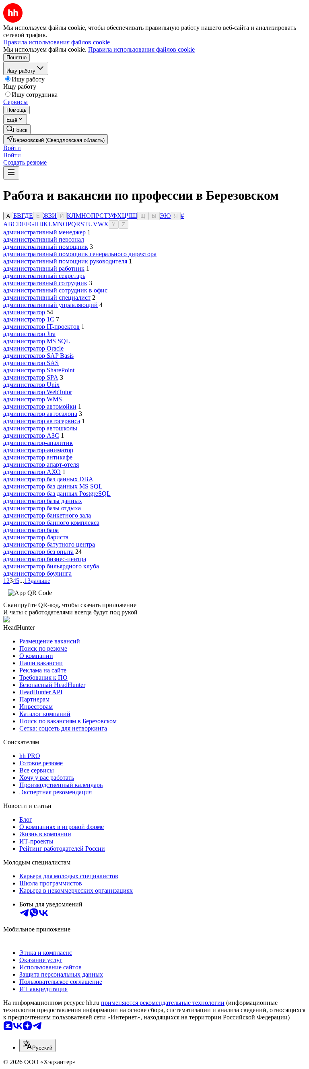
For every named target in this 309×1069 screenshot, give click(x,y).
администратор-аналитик (38, 442)
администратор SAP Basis (38, 355)
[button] (12, 147)
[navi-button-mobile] (11, 173)
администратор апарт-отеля (41, 464)
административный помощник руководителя (65, 261)
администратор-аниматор (38, 450)
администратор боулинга (37, 573)
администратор (24, 312)
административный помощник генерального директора (80, 254)
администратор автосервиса (41, 421)
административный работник (43, 268)
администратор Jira (29, 333)
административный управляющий (50, 304)
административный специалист (47, 297)
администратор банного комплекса (51, 522)
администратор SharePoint (38, 370)
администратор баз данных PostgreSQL (57, 493)
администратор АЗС (31, 435)
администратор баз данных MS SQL (53, 486)
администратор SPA (30, 377)
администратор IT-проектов (41, 326)
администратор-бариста (35, 537)
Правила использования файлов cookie (141, 49)
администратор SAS (31, 362)
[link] (17, 129)
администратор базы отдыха (42, 508)
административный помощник (45, 246)
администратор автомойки (39, 406)
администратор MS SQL (36, 341)
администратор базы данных (42, 500)
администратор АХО (32, 471)
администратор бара (31, 529)
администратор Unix (31, 384)
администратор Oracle (33, 348)
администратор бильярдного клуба (51, 566)
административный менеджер (44, 232)
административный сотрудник (45, 283)
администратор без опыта (38, 551)
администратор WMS (32, 399)
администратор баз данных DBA (48, 479)
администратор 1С (28, 319)
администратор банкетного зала (47, 515)
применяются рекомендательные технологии (163, 1002)
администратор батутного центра (49, 544)
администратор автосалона (40, 413)
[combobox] (37, 1045)
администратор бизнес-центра (44, 558)
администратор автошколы (40, 428)
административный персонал (43, 239)
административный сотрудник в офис (55, 290)
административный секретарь (44, 275)
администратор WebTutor (37, 391)
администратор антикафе (37, 457)
